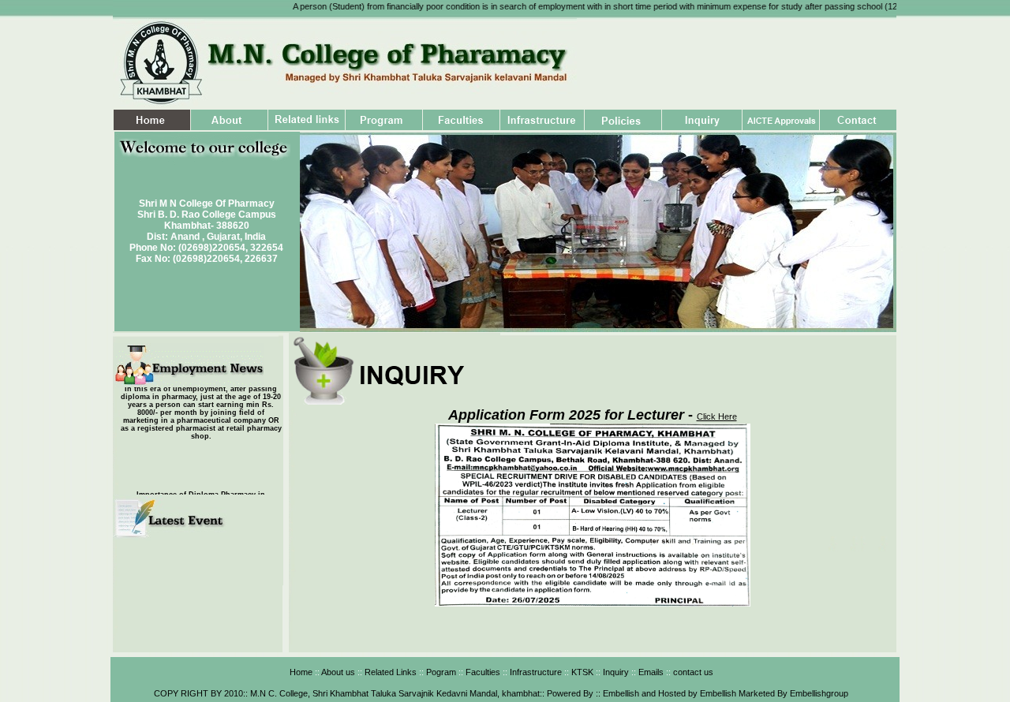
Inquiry (614, 672)
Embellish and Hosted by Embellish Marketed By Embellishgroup (724, 693)
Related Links (389, 672)
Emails (650, 672)
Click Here (717, 416)
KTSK (581, 672)
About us (338, 672)
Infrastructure (534, 672)
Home (301, 672)
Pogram (440, 672)
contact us (692, 672)
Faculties (483, 672)
